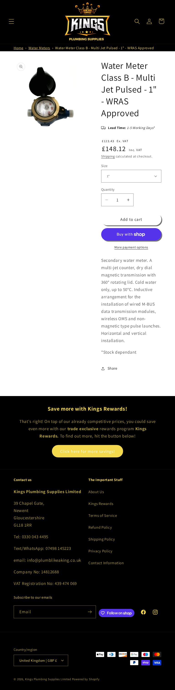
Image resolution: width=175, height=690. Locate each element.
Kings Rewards (100, 503)
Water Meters (39, 48)
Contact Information (106, 562)
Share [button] (112, 368)
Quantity (108, 189)
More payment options (131, 247)
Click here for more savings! (87, 451)
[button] (11, 21)
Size (104, 165)
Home (18, 48)
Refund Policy (100, 527)
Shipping (108, 156)
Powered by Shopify (86, 679)
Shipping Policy (101, 539)
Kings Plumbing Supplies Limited (48, 679)
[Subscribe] (90, 611)
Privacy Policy (100, 551)
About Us (96, 491)
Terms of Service (102, 515)
